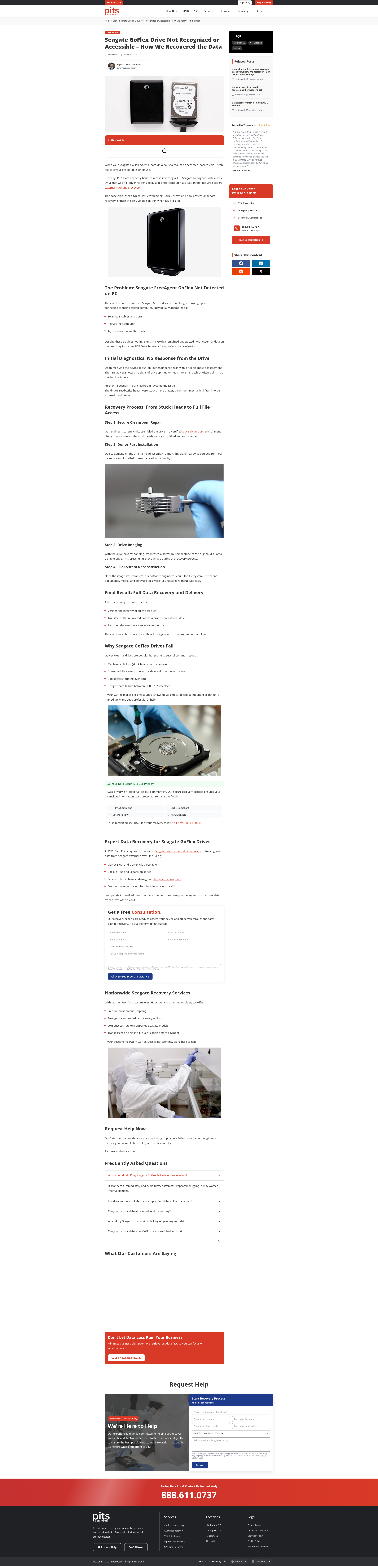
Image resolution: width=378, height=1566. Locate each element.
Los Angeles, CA (213, 1530)
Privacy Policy (147, 969)
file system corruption (167, 879)
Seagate (236, 48)
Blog (115, 20)
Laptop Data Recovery (174, 1541)
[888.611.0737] (237, 228)
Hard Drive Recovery (174, 1525)
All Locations (212, 1541)
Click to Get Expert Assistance (130, 976)
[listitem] (251, 75)
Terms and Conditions (258, 1530)
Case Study (112, 32)
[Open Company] (250, 11)
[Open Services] (215, 11)
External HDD (239, 42)
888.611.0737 (250, 226)
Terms (156, 969)
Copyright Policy (255, 1535)
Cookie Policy (254, 1541)
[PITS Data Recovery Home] (112, 11)
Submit (200, 1465)
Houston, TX (212, 1535)
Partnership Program (258, 1546)
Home (108, 20)
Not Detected (256, 42)
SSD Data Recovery (173, 1536)
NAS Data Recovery (173, 1547)
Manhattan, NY (213, 1525)
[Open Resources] (270, 11)
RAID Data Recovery (173, 1530)
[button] (241, 263)
